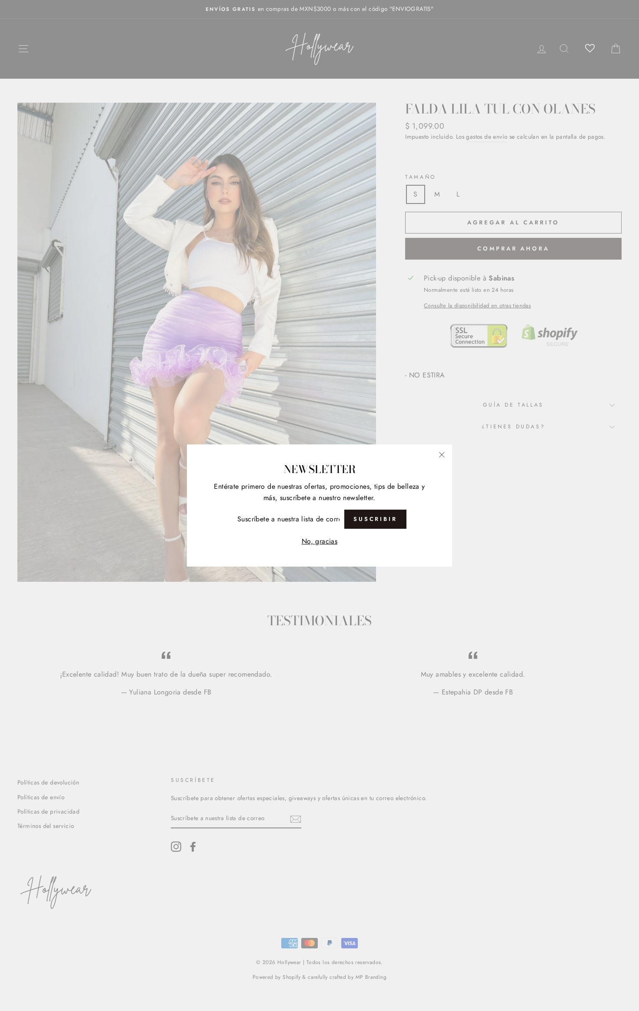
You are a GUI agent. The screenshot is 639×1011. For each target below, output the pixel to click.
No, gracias (319, 541)
